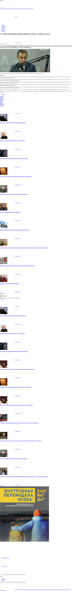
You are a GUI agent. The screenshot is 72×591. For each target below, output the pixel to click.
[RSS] (32, 8)
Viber (47, 589)
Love (21, 589)
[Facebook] (5, 8)
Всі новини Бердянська (6, 557)
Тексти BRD (4, 27)
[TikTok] (22, 8)
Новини (3, 26)
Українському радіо (39, 73)
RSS (5, 590)
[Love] (1, 8)
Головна (3, 25)
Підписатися (2, 298)
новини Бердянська (22, 582)
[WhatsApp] (26, 8)
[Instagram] (9, 8)
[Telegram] (12, 8)
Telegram (42, 589)
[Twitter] (29, 8)
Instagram (35, 589)
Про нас (3, 579)
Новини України (5, 566)
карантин (3, 94)
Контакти (3, 580)
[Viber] (15, 8)
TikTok (59, 589)
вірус (3, 93)
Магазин (3, 31)
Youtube (53, 589)
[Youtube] (19, 8)
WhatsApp (66, 589)
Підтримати (4, 30)
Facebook (27, 589)
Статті (3, 29)
